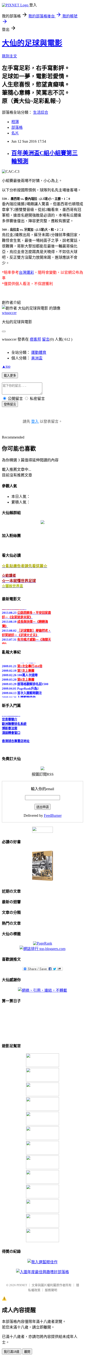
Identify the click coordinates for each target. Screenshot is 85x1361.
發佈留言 (10, 404)
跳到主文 (9, 56)
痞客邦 (35, 339)
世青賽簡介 (9, 718)
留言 (46, 339)
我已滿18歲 (11, 1351)
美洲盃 (36, 358)
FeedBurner (53, 815)
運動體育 (38, 352)
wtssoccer (9, 313)
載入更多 (10, 375)
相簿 (15, 122)
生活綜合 (40, 112)
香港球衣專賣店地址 (16, 740)
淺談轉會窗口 (11, 731)
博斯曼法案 (9, 727)
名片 (15, 133)
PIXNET (22, 1285)
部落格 (17, 127)
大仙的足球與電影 (32, 43)
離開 (27, 1351)
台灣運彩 (26, 272)
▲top (6, 366)
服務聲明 (51, 1290)
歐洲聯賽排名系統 (14, 723)
